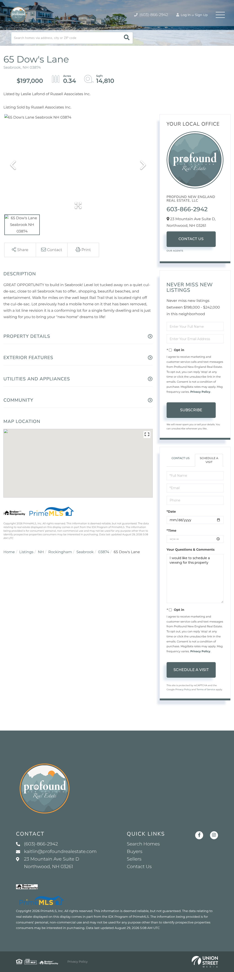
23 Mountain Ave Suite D (51, 862)
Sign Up (201, 15)
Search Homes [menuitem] (143, 844)
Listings (26, 552)
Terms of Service (206, 689)
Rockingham (60, 552)
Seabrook (84, 552)
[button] (126, 38)
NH (41, 552)
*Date (171, 511)
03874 (103, 552)
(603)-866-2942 (153, 15)
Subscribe (191, 410)
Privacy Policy (200, 392)
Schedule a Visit (209, 460)
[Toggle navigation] (220, 15)
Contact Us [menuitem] (139, 866)
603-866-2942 (187, 209)
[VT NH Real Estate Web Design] (205, 961)
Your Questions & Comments (191, 549)
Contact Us (191, 239)
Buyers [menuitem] (134, 851)
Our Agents (175, 250)
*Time (171, 530)
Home (9, 552)
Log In (185, 15)
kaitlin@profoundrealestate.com (60, 851)
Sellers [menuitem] (134, 859)
